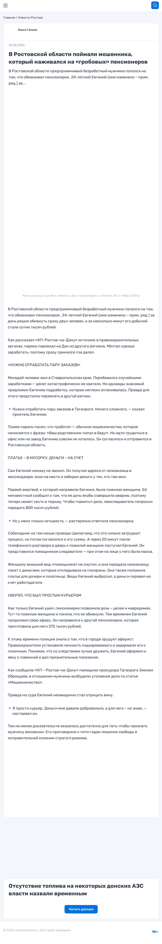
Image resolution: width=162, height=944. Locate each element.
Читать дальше (81, 909)
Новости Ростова (30, 17)
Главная (9, 17)
